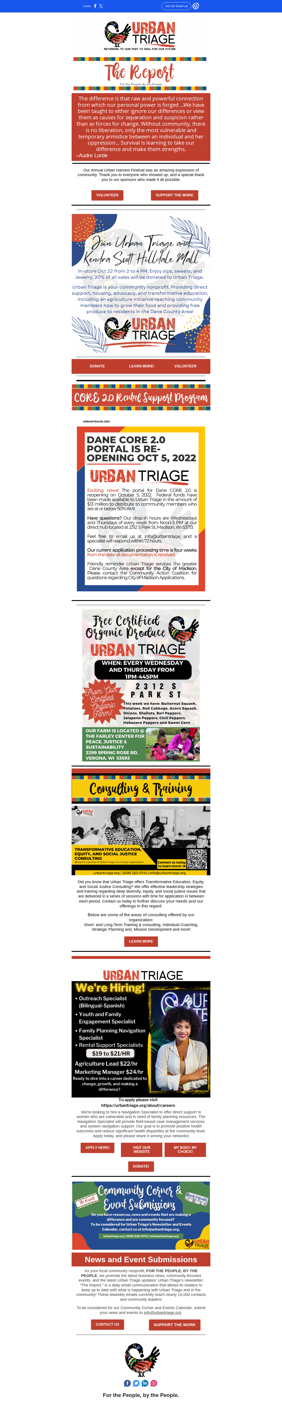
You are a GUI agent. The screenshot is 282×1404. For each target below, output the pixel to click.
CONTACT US (107, 1324)
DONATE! (141, 1166)
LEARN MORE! (141, 366)
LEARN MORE (141, 941)
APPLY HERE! (97, 1148)
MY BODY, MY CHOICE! (185, 1149)
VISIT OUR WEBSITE (141, 1149)
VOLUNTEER (107, 195)
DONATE (97, 366)
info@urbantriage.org (162, 1312)
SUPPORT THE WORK (174, 195)
